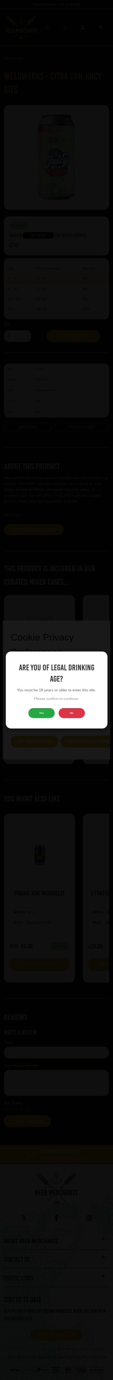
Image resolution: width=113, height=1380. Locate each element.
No (71, 712)
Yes (41, 712)
